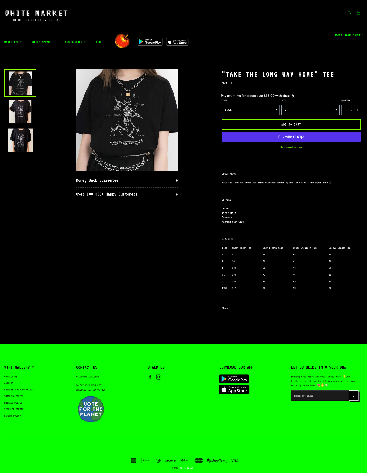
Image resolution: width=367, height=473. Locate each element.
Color (224, 100)
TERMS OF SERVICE (14, 409)
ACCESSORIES (74, 42)
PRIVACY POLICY (13, 402)
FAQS (99, 42)
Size (284, 100)
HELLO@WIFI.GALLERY (87, 376)
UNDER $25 (12, 42)
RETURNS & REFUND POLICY (19, 389)
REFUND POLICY (12, 415)
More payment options (291, 147)
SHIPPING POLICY (13, 396)
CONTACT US (10, 376)
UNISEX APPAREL (43, 42)
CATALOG (8, 383)
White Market (186, 468)
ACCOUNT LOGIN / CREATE (349, 35)
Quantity (346, 100)
